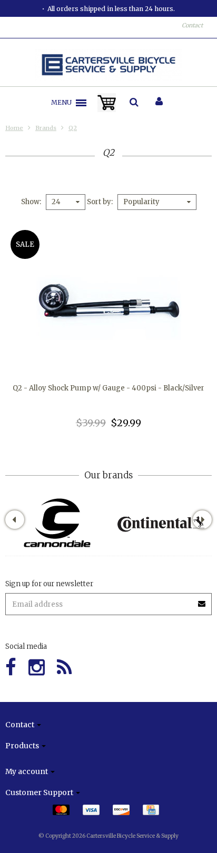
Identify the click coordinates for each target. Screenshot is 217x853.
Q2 (72, 128)
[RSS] (64, 667)
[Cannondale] (57, 522)
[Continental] (160, 522)
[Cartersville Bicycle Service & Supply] (109, 65)
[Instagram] (36, 667)
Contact (192, 25)
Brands (45, 128)
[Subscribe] (202, 600)
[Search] (134, 102)
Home (14, 128)
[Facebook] (10, 667)
